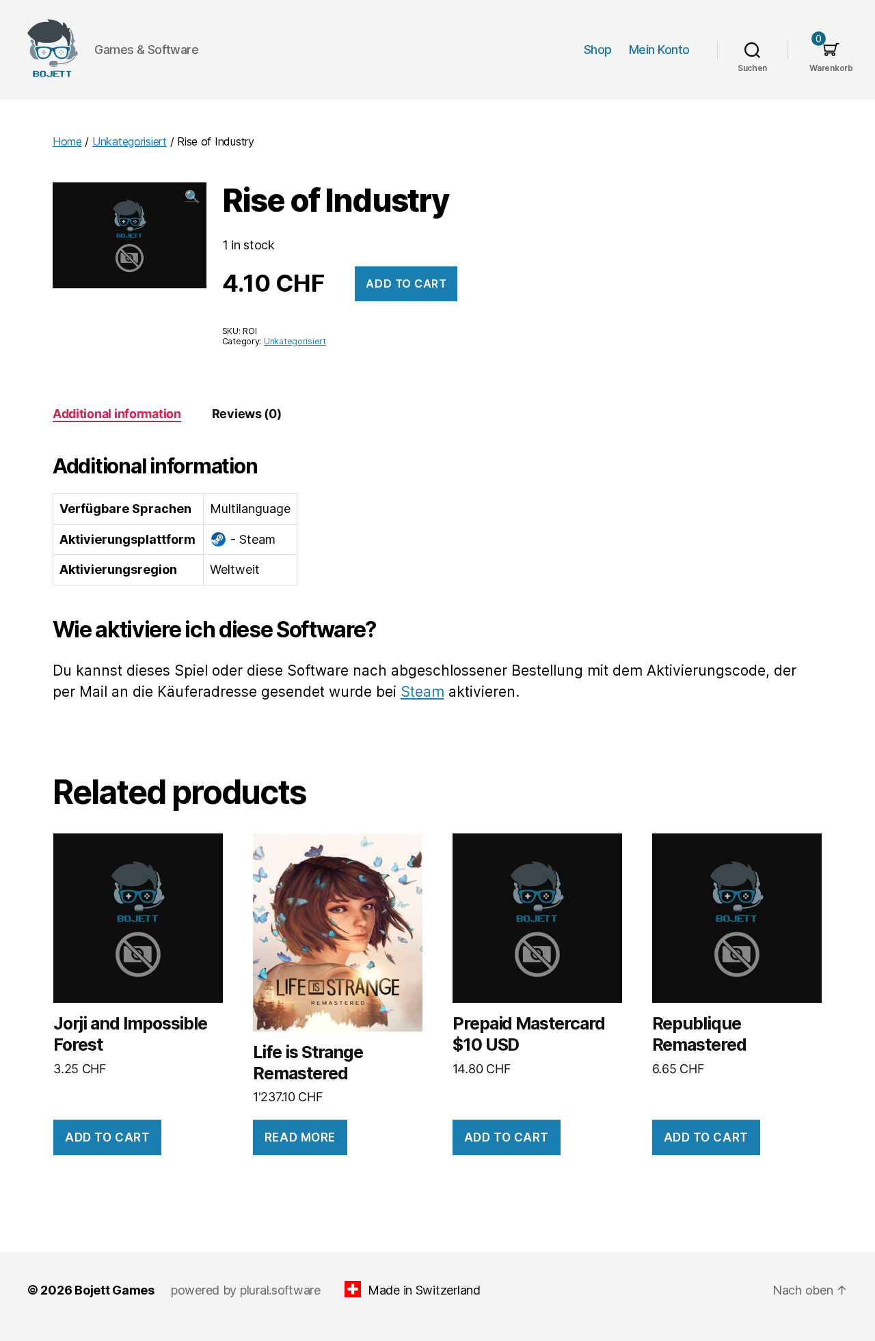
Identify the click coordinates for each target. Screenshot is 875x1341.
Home (67, 141)
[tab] (117, 413)
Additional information (117, 413)
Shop (598, 49)
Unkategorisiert (129, 141)
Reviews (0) (247, 413)
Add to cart (406, 283)
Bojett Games (114, 1290)
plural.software (280, 1290)
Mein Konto (659, 49)
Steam (422, 691)
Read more (300, 1137)
